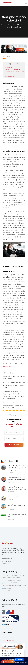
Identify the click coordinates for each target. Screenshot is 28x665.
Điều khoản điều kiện (8, 640)
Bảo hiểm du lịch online (15, 497)
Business (23, 25)
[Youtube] (12, 612)
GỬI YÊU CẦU (15, 444)
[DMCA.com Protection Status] (5, 624)
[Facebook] (8, 612)
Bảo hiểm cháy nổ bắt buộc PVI (16, 506)
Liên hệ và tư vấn (9, 76)
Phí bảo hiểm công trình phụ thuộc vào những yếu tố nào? (17, 478)
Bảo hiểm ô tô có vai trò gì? (12, 69)
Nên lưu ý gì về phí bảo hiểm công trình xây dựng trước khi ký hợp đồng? (17, 468)
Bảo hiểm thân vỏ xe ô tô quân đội (17, 515)
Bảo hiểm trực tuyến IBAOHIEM (10, 25)
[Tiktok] (3, 612)
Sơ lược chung (8, 67)
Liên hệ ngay (9, 662)
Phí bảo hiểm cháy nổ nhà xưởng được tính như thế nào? (17, 488)
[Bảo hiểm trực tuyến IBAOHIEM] (6, 2)
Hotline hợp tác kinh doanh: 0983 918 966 (14, 585)
